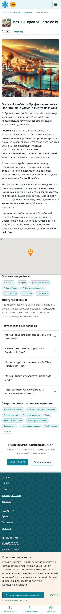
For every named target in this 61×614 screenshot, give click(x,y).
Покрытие (7, 522)
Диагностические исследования (41, 409)
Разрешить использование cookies (23, 595)
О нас (5, 489)
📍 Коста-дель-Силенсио (33, 288)
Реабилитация (51, 426)
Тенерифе (17, 31)
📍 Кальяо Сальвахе (40, 282)
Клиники (6, 528)
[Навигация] (55, 4)
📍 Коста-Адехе (10, 288)
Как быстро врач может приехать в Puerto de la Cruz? (24, 350)
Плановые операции (31, 415)
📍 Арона (22, 282)
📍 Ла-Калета (42, 293)
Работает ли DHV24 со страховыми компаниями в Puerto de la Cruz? (24, 391)
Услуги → (8, 431)
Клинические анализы (30, 426)
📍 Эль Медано (10, 293)
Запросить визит (42, 462)
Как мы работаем (11, 495)
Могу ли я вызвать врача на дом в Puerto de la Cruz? (28, 336)
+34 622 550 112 (17, 462)
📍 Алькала (8, 282)
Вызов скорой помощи (13, 409)
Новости (6, 501)
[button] (30, 252)
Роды (47, 415)
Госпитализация (11, 415)
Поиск (5, 482)
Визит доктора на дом (13, 420)
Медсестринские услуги (37, 420)
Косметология (10, 426)
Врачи (5, 516)
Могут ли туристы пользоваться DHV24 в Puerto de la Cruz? (28, 364)
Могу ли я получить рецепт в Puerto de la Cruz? (28, 377)
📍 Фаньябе (27, 293)
